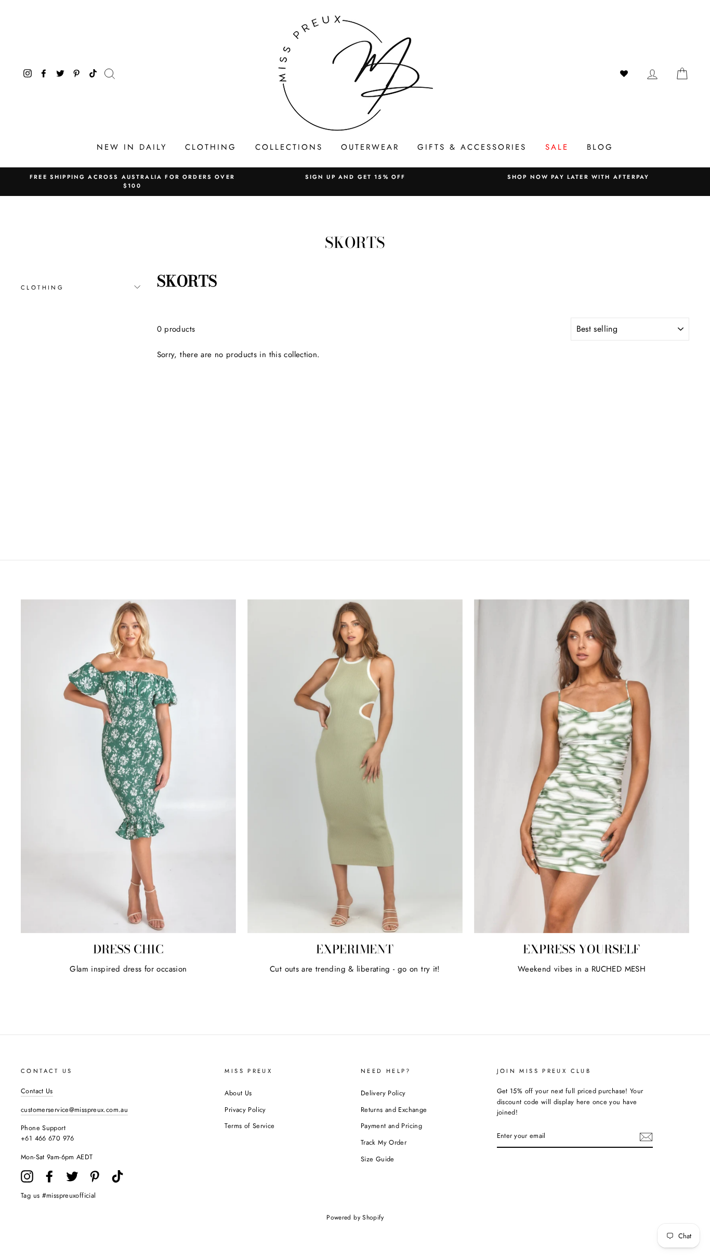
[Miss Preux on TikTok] (117, 1176)
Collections (289, 147)
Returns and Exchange (394, 1110)
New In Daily (132, 147)
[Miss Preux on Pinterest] (94, 1176)
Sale (557, 147)
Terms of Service (249, 1126)
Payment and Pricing (391, 1126)
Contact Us (37, 1091)
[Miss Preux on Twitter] (72, 1176)
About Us (238, 1093)
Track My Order (383, 1142)
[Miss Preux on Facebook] (49, 1176)
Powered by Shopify (355, 1217)
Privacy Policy (245, 1110)
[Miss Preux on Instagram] (27, 1176)
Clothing (210, 147)
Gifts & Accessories (472, 147)
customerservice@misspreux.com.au (74, 1110)
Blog (600, 147)
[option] (132, 182)
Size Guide (378, 1159)
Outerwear (370, 147)
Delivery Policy (383, 1093)
